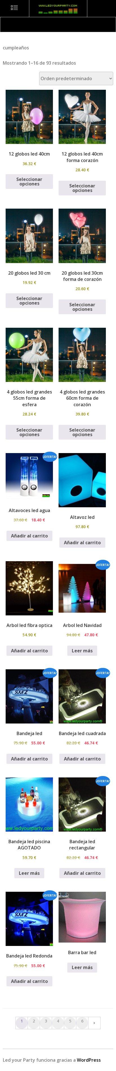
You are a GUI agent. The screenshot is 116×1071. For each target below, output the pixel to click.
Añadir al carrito (29, 536)
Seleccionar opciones (29, 181)
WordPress (89, 1060)
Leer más (82, 651)
